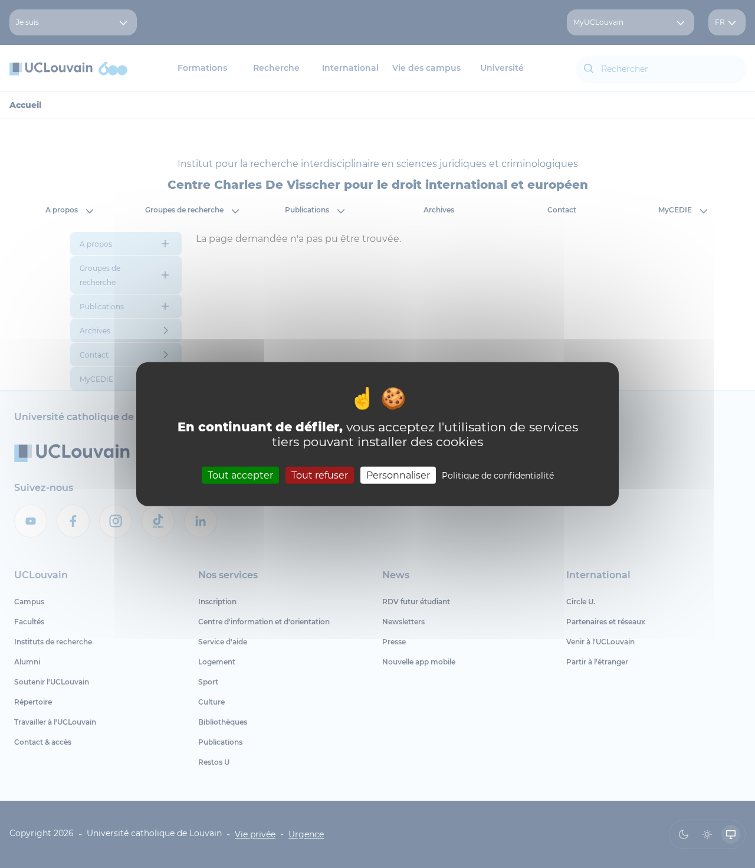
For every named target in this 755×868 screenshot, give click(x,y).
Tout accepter (240, 475)
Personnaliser (398, 475)
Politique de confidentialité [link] (498, 475)
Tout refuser (319, 475)
